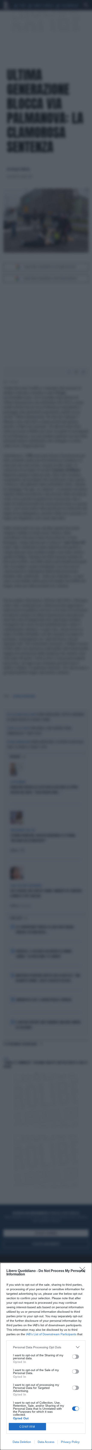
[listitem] (46, 1347)
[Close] (84, 1271)
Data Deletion (22, 1442)
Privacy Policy (70, 1442)
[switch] (75, 1357)
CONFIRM (27, 1426)
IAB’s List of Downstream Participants (51, 1334)
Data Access (46, 1442)
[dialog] (46, 1356)
